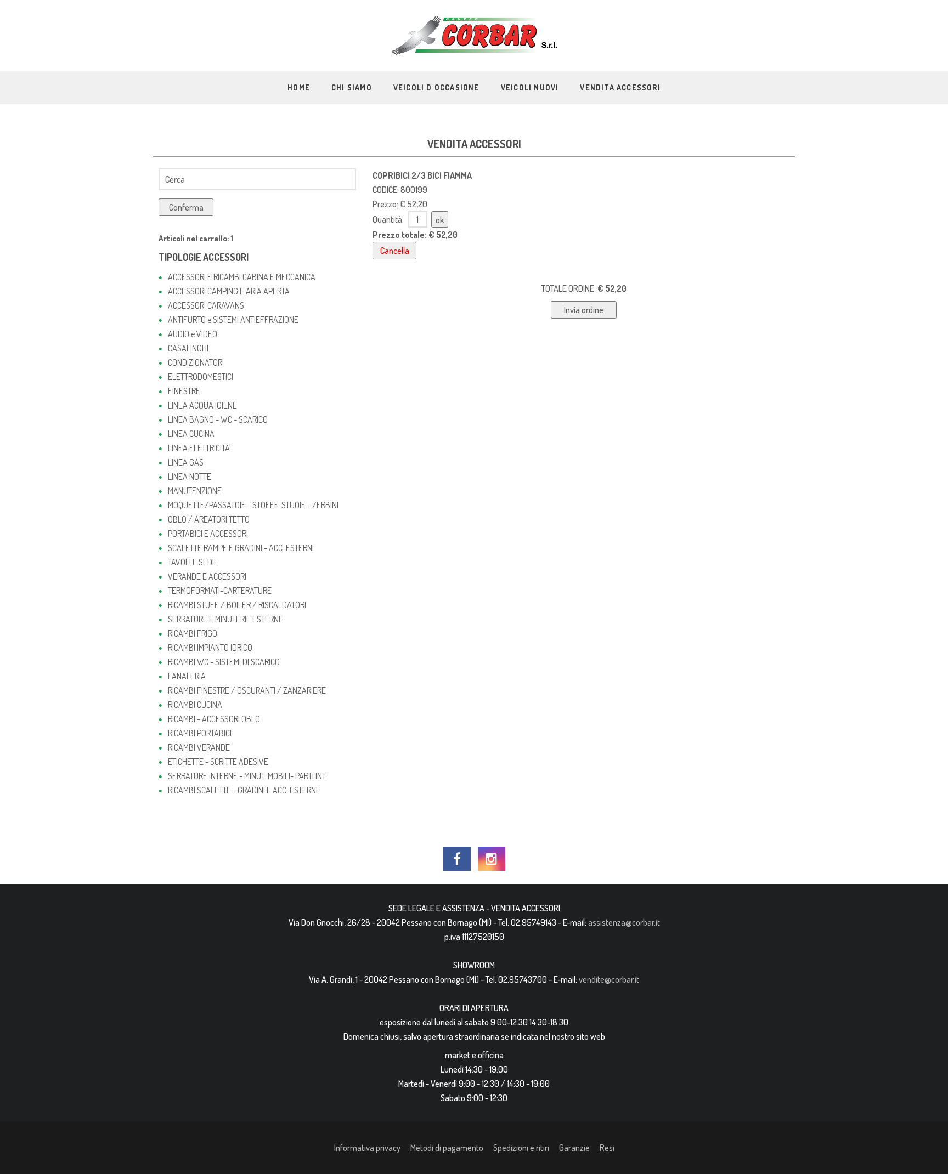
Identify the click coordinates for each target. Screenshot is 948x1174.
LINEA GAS (186, 462)
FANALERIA (187, 676)
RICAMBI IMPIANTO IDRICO (210, 647)
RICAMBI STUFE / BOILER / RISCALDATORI (237, 604)
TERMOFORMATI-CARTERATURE (220, 590)
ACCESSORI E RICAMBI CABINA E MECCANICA (241, 276)
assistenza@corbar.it (624, 922)
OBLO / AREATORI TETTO (209, 519)
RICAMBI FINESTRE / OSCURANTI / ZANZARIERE (247, 690)
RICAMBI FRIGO (192, 633)
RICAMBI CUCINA (195, 704)
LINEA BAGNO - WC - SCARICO (218, 419)
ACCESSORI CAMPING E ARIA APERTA (229, 291)
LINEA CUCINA (191, 433)
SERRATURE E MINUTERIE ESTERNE (225, 619)
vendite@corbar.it (609, 979)
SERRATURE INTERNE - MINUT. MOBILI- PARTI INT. (247, 775)
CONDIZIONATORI (196, 362)
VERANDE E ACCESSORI (207, 576)
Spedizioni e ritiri (521, 1147)
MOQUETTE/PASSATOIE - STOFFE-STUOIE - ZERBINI (253, 505)
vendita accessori (620, 87)
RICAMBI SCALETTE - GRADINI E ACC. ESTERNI (243, 790)
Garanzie (574, 1147)
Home (298, 87)
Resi (607, 1147)
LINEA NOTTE (189, 476)
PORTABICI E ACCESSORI (208, 533)
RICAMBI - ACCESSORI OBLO (214, 718)
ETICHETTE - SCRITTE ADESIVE (218, 761)
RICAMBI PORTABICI (200, 733)
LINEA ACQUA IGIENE (202, 405)
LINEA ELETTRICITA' (199, 448)
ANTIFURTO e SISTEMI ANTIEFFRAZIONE (233, 319)
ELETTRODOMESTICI (200, 376)
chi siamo (351, 87)
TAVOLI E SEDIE (193, 562)
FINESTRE (184, 390)
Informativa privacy (367, 1147)
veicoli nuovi (530, 87)
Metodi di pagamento (446, 1147)
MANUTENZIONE (195, 490)
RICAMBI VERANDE (199, 747)
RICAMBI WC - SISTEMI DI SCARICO (224, 661)
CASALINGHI (188, 348)
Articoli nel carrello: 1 (196, 238)
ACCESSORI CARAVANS (206, 305)
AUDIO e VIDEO (192, 333)
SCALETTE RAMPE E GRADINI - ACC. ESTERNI (241, 547)
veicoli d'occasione (436, 87)
